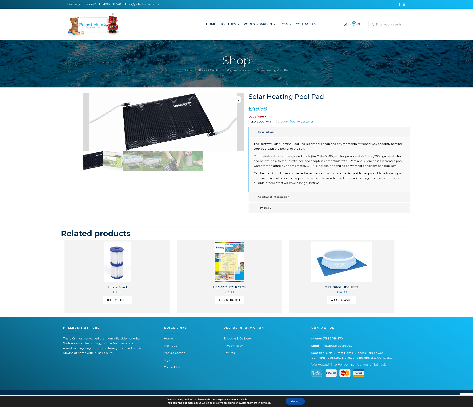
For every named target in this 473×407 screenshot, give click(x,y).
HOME (211, 24)
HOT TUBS (228, 24)
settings (265, 403)
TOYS (284, 24)
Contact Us (172, 367)
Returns (229, 353)
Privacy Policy (233, 345)
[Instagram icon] (404, 4)
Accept (295, 401)
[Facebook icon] (399, 4)
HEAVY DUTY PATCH (229, 287)
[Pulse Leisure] (93, 24)
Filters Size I (117, 287)
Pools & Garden (209, 70)
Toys (167, 360)
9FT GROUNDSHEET (341, 287)
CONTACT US (306, 24)
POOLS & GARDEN (258, 24)
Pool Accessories (239, 70)
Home (188, 70)
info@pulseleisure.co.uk (142, 4)
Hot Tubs (170, 345)
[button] (237, 99)
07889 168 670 (111, 4)
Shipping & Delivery (237, 338)
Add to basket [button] (117, 300)
